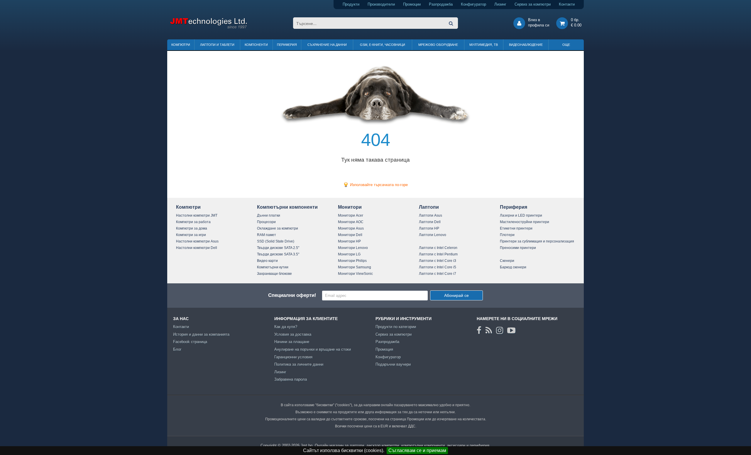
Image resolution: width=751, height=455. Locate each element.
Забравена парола (290, 379)
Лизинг (500, 4)
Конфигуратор (473, 4)
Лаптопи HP (429, 228)
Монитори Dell (350, 235)
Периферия (287, 44)
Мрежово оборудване (438, 44)
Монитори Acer (350, 215)
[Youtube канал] (511, 330)
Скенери (507, 261)
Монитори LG (349, 254)
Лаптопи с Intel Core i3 (437, 261)
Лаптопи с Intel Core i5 (437, 267)
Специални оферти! (292, 295)
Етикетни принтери (516, 228)
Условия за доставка (292, 334)
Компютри (180, 44)
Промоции (412, 4)
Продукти (351, 4)
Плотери (507, 235)
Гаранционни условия (293, 357)
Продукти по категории (396, 326)
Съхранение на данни (327, 44)
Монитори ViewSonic (355, 274)
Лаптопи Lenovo (432, 235)
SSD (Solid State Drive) (275, 241)
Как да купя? (285, 326)
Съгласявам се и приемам (417, 450)
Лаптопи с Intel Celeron (438, 248)
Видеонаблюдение (526, 44)
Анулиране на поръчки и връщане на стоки (312, 349)
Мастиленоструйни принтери (524, 222)
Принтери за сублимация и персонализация (537, 241)
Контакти (567, 4)
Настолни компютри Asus (197, 241)
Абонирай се (456, 295)
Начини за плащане (291, 341)
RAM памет (266, 235)
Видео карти (267, 261)
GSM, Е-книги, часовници (382, 44)
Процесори (266, 222)
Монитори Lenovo (353, 248)
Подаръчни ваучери (393, 364)
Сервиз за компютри (533, 4)
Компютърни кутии (272, 267)
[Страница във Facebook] (479, 330)
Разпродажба (441, 4)
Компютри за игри (191, 235)
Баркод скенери (513, 267)
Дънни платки (268, 215)
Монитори (350, 207)
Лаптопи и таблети (217, 44)
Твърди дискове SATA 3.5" (278, 254)
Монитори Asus (351, 228)
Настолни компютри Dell (196, 248)
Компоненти (256, 44)
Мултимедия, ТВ (483, 44)
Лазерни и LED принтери (521, 215)
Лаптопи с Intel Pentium (438, 254)
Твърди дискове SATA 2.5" (278, 248)
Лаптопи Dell (430, 222)
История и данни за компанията (201, 334)
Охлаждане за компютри (277, 228)
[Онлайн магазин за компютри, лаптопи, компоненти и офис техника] (208, 27)
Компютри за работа (193, 222)
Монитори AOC (350, 222)
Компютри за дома (191, 228)
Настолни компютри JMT (196, 215)
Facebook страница (190, 341)
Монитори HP (349, 241)
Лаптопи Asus (430, 215)
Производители (381, 4)
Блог (177, 349)
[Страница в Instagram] (499, 330)
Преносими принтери (518, 248)
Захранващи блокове (274, 274)
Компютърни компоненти (287, 207)
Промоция (384, 349)
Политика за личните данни (298, 364)
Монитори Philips (352, 261)
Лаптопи (429, 207)
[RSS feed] (489, 330)
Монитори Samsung (354, 267)
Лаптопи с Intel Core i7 (437, 274)
